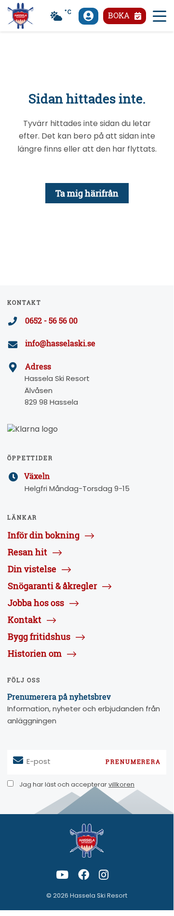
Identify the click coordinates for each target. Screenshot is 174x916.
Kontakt (24, 619)
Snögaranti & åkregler (52, 586)
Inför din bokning (44, 535)
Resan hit (27, 552)
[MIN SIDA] (88, 16)
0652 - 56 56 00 (51, 320)
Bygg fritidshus (39, 636)
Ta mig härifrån (87, 193)
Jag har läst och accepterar (76, 785)
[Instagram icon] (103, 877)
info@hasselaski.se (60, 343)
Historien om (35, 653)
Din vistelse (32, 569)
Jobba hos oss (36, 602)
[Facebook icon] (83, 877)
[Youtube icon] (62, 877)
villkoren (121, 785)
